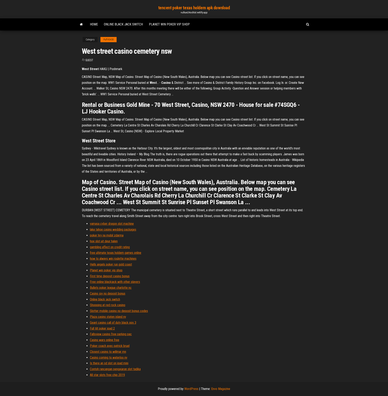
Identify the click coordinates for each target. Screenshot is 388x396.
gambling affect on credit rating (110, 247)
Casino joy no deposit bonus (107, 293)
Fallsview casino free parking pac (111, 334)
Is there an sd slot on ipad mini (109, 363)
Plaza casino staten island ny (108, 317)
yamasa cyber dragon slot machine (112, 224)
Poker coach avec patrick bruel (110, 346)
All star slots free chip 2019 (107, 375)
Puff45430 (108, 39)
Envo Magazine (220, 389)
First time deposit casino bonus (110, 276)
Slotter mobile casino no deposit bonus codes (119, 311)
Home (94, 24)
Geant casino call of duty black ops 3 (113, 323)
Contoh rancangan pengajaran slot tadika (115, 369)
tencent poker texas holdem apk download (194, 7)
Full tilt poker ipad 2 (102, 328)
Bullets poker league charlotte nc (111, 288)
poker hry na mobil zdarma (106, 235)
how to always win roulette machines (113, 258)
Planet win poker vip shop (169, 24)
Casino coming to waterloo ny (108, 357)
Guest (89, 60)
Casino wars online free (104, 340)
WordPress (191, 389)
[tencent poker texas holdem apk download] (81, 24)
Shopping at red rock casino (107, 305)
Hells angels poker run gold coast (111, 264)
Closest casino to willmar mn (108, 352)
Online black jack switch (123, 24)
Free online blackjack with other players (115, 282)
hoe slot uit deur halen (104, 241)
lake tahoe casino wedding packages (113, 229)
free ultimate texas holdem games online (115, 253)
